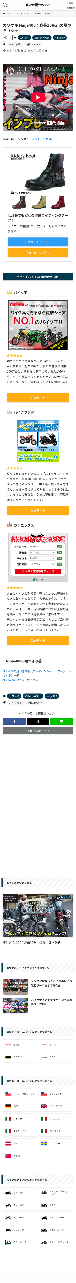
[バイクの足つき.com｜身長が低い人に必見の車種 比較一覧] (38, 5)
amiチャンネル (42, 139)
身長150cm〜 (33, 44)
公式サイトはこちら (38, 242)
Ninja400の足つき (13, 680)
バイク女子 (14, 44)
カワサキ (24, 37)
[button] (14, 721)
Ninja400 (60, 37)
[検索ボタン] (5, 5)
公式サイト (38, 397)
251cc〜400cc (41, 37)
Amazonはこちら (38, 252)
